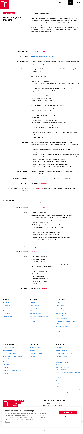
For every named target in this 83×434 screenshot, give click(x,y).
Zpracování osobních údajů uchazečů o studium (40, 317)
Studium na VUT (21, 7)
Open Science (7, 364)
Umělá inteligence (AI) (62, 392)
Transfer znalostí (7, 362)
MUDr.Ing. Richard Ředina (37, 252)
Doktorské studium (61, 313)
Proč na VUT (33, 302)
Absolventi (60, 389)
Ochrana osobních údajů (62, 367)
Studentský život (7, 316)
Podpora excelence (8, 350)
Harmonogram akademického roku (65, 308)
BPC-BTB (40, 188)
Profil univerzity (60, 347)
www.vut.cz (58, 403)
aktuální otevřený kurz (42, 183)
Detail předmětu (42, 7)
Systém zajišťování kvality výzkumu (12, 356)
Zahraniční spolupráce (36, 350)
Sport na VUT (6, 313)
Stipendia (58, 328)
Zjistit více (7, 421)
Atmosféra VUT (7, 302)
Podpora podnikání (61, 340)
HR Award (58, 381)
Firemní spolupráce (35, 347)
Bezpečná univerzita (61, 356)
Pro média (58, 386)
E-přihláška (33, 321)
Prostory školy (7, 305)
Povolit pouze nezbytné (68, 421)
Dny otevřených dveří (35, 308)
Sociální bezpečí (60, 334)
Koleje (4, 308)
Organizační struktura (62, 362)
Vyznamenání (59, 359)
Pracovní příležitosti (63, 369)
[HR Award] (45, 430)
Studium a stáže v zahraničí (63, 323)
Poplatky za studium (61, 318)
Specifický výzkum (8, 373)
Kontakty (58, 383)
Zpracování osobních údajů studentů (65, 321)
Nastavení (68, 416)
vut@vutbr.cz (58, 405)
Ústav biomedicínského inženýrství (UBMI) (42, 56)
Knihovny (60, 331)
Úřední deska (59, 364)
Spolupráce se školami (36, 353)
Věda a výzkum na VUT (9, 347)
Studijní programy (34, 305)
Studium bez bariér (61, 337)
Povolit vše (68, 412)
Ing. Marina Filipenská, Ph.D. (38, 52)
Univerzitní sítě (34, 362)
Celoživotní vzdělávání (35, 313)
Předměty (31, 7)
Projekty (5, 367)
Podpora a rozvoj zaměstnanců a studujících (68, 372)
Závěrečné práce (60, 311)
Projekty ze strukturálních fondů (12, 370)
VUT (12, 7)
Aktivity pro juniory (35, 311)
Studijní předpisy (60, 316)
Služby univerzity (34, 356)
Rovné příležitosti (60, 375)
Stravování (6, 311)
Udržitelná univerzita (61, 350)
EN (70, 2)
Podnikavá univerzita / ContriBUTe (65, 353)
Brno (4, 319)
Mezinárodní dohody (35, 359)
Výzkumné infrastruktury (10, 359)
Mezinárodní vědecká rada (10, 353)
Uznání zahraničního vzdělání (63, 326)
